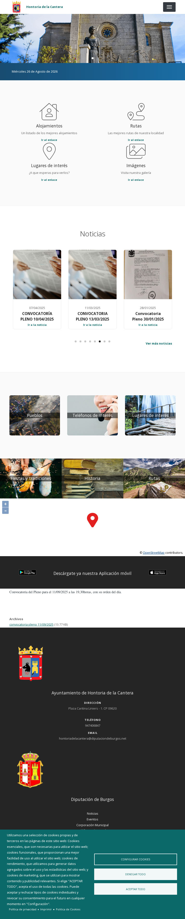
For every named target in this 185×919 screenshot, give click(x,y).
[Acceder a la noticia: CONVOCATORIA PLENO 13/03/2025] (92, 274)
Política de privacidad (22, 909)
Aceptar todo (135, 889)
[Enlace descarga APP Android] (27, 572)
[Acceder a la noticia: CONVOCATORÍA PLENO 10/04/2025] (37, 274)
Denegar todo (135, 874)
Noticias (92, 813)
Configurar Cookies (135, 859)
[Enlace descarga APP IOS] (157, 572)
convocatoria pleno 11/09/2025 (31, 624)
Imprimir (46, 909)
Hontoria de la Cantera (44, 7)
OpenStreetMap (154, 553)
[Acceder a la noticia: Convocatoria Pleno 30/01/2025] (148, 274)
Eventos (92, 819)
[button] (27, 572)
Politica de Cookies (68, 909)
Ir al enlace (49, 140)
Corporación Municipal (92, 825)
